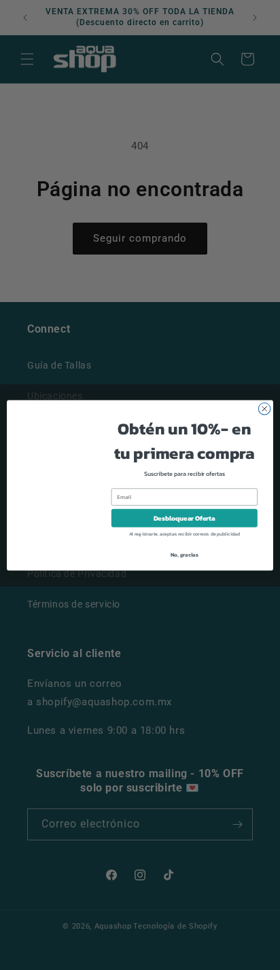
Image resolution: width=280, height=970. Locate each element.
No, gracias (184, 554)
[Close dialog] (264, 409)
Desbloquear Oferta (184, 517)
